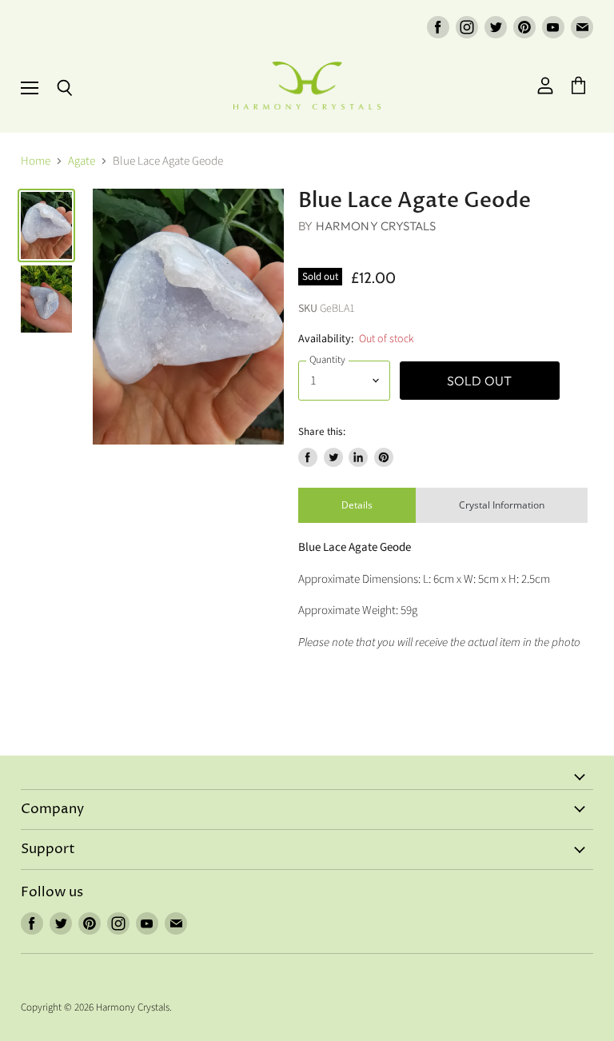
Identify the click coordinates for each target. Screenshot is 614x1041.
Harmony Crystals (376, 225)
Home (35, 161)
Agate (81, 161)
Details (357, 505)
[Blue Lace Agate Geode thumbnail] (46, 225)
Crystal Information (501, 505)
